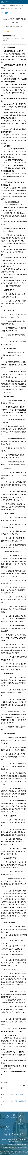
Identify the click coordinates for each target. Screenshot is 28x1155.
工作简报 (14, 8)
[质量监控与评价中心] (5, 2)
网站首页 (8, 8)
